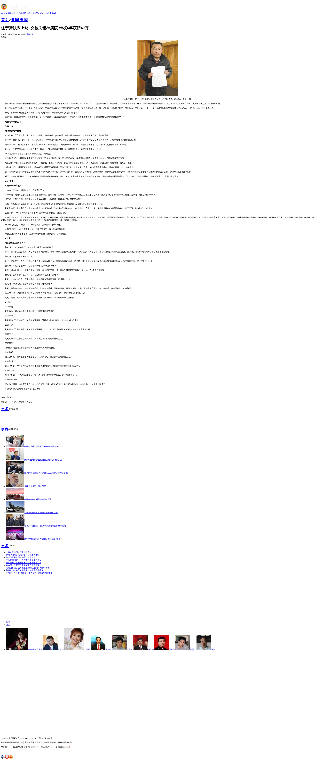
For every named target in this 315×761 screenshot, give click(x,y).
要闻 (8, 13)
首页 (5, 19)
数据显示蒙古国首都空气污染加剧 (20, 557)
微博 (8, 622)
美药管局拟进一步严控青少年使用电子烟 (23, 560)
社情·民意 (26, 13)
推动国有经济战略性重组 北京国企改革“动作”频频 (27, 568)
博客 (8, 625)
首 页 (3, 13)
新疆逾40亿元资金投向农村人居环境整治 (23, 563)
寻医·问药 (52, 13)
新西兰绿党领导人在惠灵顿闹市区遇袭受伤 (24, 570)
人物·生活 (43, 13)
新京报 (30, 34)
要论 (12, 13)
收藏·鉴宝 (35, 13)
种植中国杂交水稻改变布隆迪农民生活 (22, 555)
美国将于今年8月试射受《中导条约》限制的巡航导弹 (29, 573)
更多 (5, 408)
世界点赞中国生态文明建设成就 (19, 552)
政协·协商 (18, 13)
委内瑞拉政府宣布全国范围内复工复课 (22, 565)
